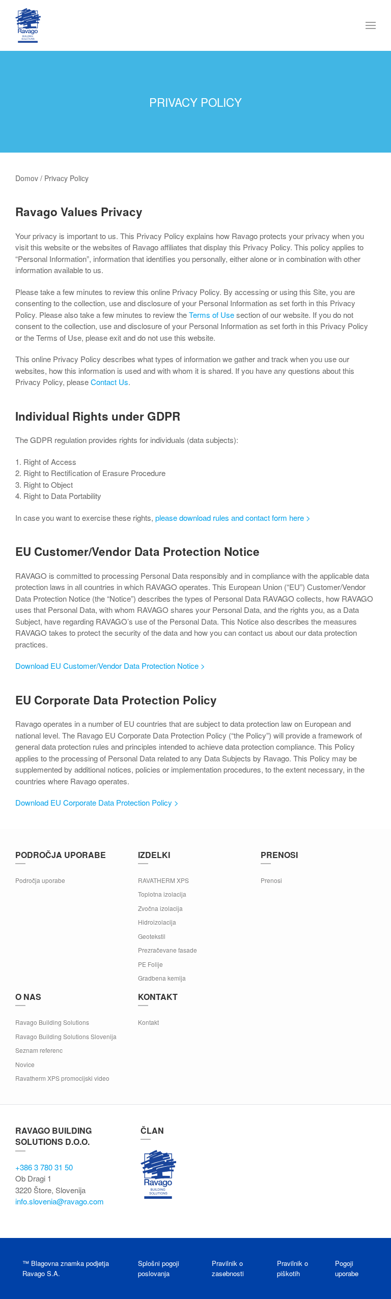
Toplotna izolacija (162, 894)
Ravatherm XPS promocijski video (62, 1078)
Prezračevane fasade (167, 950)
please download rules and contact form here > (233, 517)
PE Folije (150, 964)
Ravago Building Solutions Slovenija (66, 1036)
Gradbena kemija (162, 977)
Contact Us (109, 381)
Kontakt (148, 1022)
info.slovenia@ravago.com (59, 1201)
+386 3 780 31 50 (44, 1167)
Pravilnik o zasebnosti (228, 1268)
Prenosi (271, 880)
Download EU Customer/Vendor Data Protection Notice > (110, 665)
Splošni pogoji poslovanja (158, 1268)
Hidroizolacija (157, 922)
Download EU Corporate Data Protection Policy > (97, 802)
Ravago (158, 1174)
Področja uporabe (40, 880)
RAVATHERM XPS (163, 880)
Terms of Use (211, 314)
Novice (25, 1064)
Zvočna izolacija (160, 908)
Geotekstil (151, 936)
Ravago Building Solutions (52, 1022)
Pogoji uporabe (346, 1268)
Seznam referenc (39, 1050)
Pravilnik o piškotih (292, 1268)
